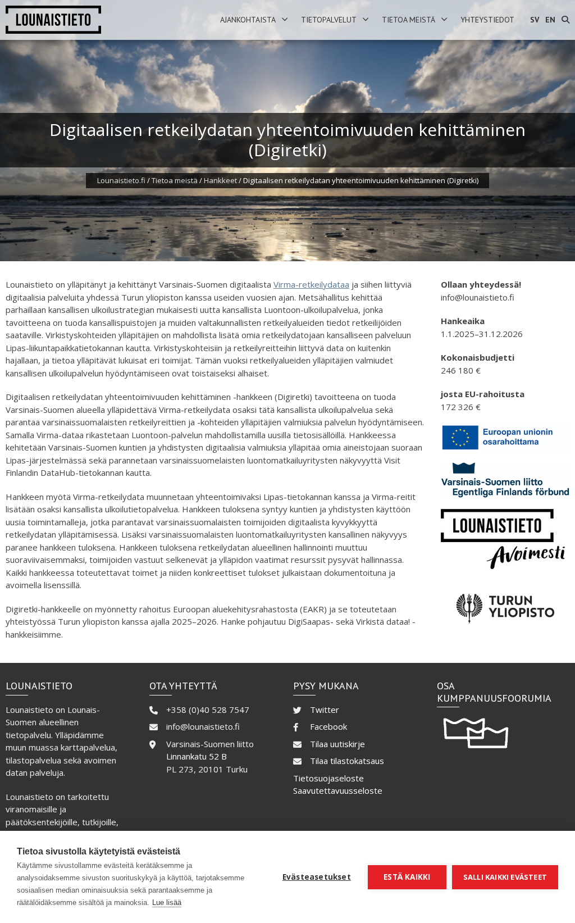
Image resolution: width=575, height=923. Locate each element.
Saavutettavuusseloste (337, 790)
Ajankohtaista (248, 20)
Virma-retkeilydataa (311, 284)
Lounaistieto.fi (121, 180)
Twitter (324, 709)
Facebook (328, 726)
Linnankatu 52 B (196, 756)
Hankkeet (220, 180)
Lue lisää (166, 902)
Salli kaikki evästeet (505, 877)
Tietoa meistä (408, 20)
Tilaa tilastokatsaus (347, 760)
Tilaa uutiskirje (337, 743)
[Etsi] (565, 20)
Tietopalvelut (329, 20)
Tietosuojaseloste (328, 778)
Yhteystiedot (487, 20)
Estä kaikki (407, 877)
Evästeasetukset (316, 877)
